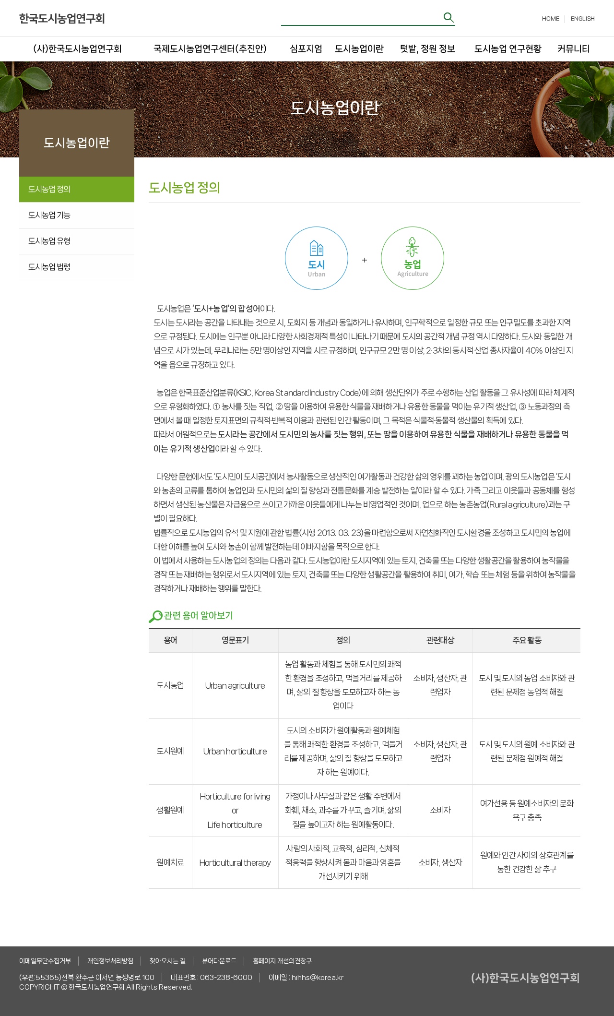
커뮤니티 (573, 49)
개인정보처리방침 (110, 960)
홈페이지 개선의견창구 (282, 960)
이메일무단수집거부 (45, 960)
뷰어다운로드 (219, 960)
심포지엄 (305, 49)
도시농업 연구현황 (508, 49)
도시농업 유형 (49, 241)
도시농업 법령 (49, 267)
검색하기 (449, 17)
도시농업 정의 (49, 189)
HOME (550, 19)
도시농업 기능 (49, 215)
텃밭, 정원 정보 (427, 49)
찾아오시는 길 (168, 960)
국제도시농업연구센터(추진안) (210, 49)
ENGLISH (583, 19)
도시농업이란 (359, 49)
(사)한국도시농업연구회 (77, 49)
